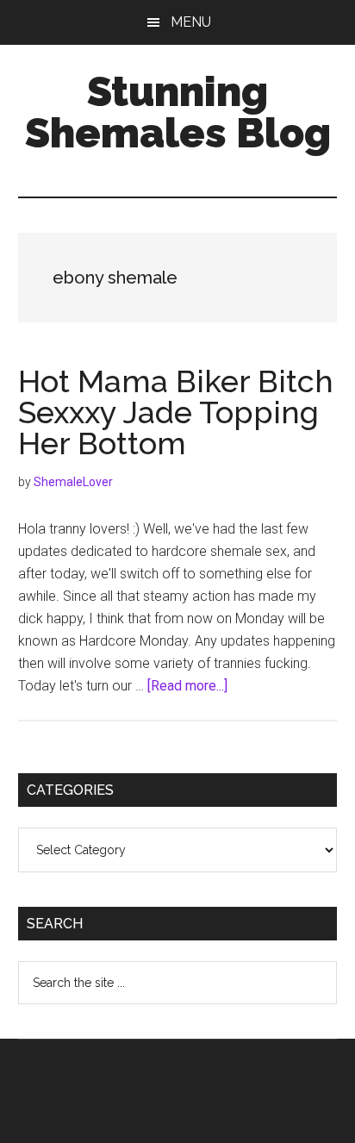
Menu (191, 22)
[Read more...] (187, 686)
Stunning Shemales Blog (178, 112)
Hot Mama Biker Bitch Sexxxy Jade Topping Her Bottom (175, 412)
